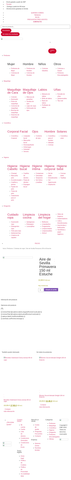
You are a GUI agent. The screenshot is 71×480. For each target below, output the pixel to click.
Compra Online (19, 420)
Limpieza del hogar (44, 216)
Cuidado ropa (12, 216)
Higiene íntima (37, 167)
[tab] (35, 300)
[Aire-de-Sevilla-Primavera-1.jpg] (18, 258)
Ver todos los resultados (10, 34)
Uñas (57, 89)
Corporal (13, 131)
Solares (62, 131)
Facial (24, 131)
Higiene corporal (49, 167)
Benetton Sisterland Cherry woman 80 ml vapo (17, 400)
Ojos (35, 131)
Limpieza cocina (29, 216)
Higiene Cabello (12, 167)
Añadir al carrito (51, 289)
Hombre (49, 131)
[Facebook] (5, 430)
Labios (42, 89)
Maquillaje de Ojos (29, 91)
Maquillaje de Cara (14, 91)
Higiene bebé (62, 167)
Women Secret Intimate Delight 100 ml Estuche (51, 396)
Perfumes (10, 248)
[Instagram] (5, 435)
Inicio (4, 248)
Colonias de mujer (19, 248)
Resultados (6, 30)
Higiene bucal (25, 167)
